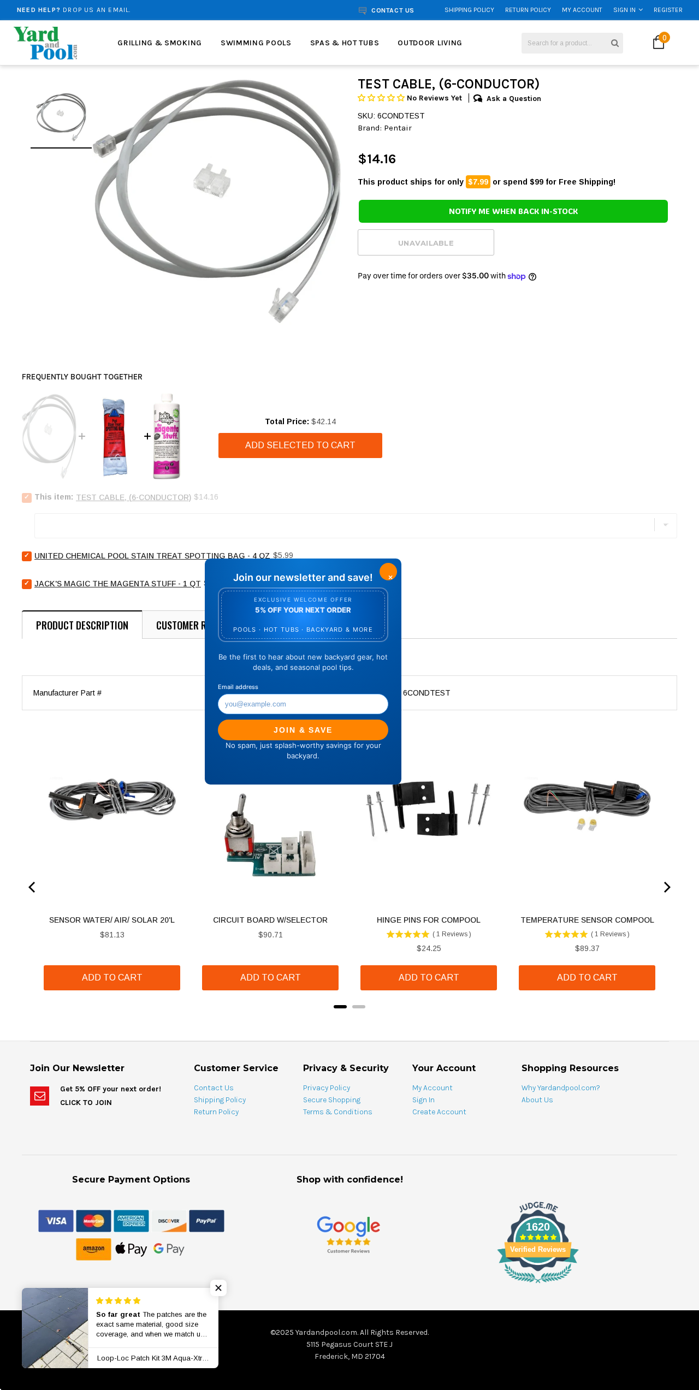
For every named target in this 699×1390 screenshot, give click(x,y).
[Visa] (56, 1220)
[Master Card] (93, 1220)
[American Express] (131, 1220)
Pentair (398, 128)
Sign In (624, 10)
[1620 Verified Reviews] (349, 1285)
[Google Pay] (169, 1248)
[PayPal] (206, 1220)
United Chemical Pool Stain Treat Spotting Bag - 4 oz (152, 555)
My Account (582, 10)
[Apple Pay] (131, 1248)
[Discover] (169, 1220)
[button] (382, 98)
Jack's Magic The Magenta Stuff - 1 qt (117, 583)
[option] (133, 9)
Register (668, 10)
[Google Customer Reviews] (348, 1234)
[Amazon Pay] (93, 1248)
